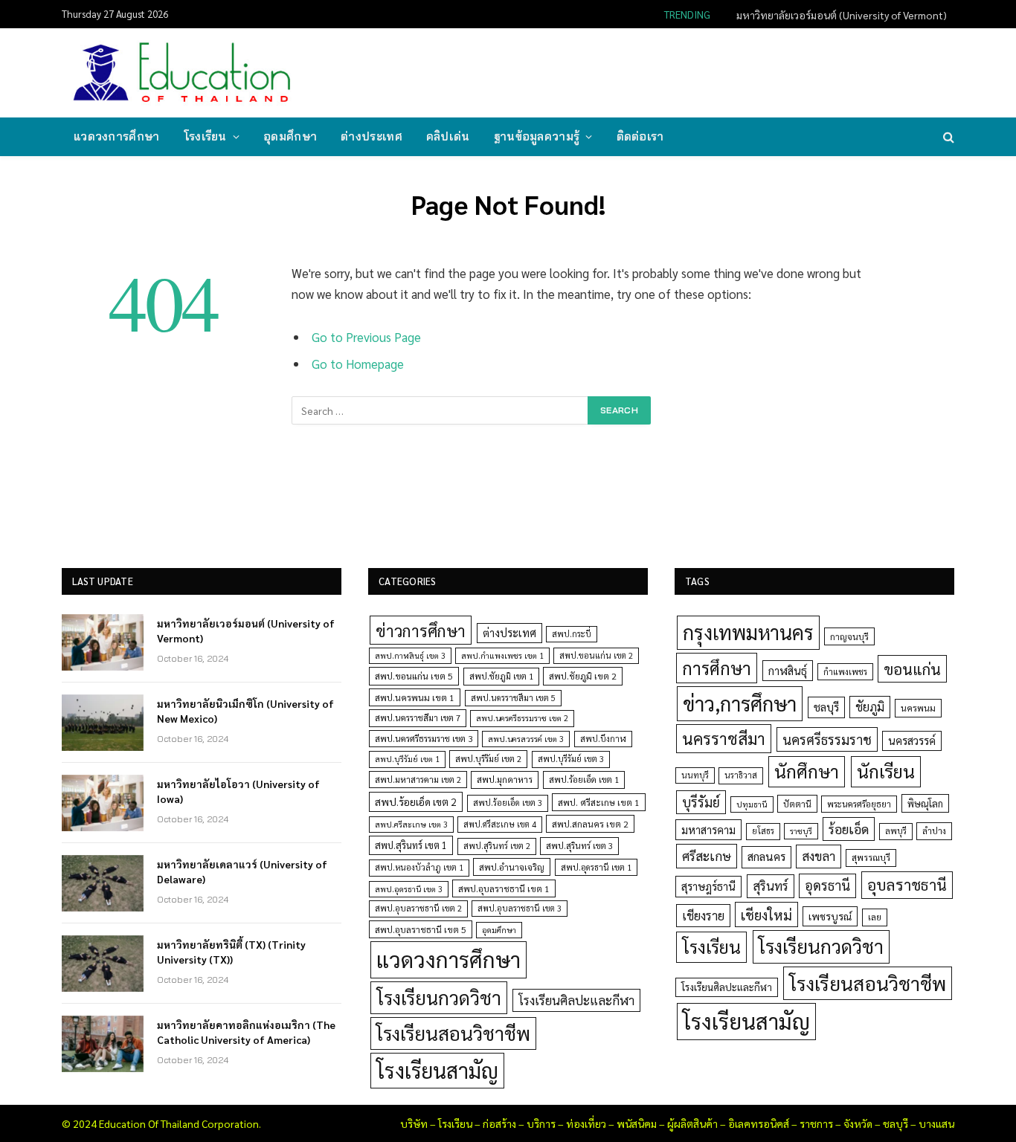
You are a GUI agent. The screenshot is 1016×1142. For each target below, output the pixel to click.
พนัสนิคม (637, 1123)
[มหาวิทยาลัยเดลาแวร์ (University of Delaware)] (103, 883)
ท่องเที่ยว (586, 1123)
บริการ (541, 1123)
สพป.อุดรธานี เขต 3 (409, 888)
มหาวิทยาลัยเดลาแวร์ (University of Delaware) (242, 871)
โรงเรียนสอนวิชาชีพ (453, 1033)
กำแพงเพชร (845, 671)
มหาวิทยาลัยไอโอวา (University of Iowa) (238, 791)
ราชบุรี (801, 831)
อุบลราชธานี (907, 884)
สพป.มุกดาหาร (505, 779)
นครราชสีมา (723, 738)
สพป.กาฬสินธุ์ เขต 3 (410, 655)
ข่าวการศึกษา (421, 630)
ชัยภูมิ (869, 706)
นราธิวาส (740, 775)
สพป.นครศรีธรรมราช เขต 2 (522, 717)
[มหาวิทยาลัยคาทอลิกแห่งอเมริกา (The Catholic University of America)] (103, 1044)
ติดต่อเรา (640, 136)
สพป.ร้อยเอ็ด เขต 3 (507, 802)
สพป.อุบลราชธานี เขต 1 (504, 888)
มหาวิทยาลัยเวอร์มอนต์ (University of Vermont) (841, 15)
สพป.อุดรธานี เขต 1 (596, 867)
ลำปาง (934, 830)
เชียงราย (703, 915)
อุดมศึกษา (290, 136)
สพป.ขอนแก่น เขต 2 (596, 655)
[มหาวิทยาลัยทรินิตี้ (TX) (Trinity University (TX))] (103, 963)
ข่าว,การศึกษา (740, 703)
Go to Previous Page (366, 337)
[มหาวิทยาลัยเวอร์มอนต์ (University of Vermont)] (103, 642)
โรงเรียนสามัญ (437, 1070)
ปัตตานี (797, 804)
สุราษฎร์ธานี (708, 886)
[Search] (947, 137)
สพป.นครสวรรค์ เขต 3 (526, 738)
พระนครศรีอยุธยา (859, 804)
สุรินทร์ (770, 885)
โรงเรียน (205, 136)
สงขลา (818, 856)
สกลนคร (766, 856)
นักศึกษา (806, 771)
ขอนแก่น (912, 669)
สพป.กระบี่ (571, 633)
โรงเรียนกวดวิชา (438, 997)
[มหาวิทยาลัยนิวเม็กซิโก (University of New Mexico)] (103, 722)
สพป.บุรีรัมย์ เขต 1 (407, 758)
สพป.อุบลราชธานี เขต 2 (418, 908)
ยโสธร (763, 830)
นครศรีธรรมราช (827, 739)
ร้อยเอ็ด (849, 828)
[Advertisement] (682, 71)
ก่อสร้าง (499, 1123)
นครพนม (918, 708)
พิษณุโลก (925, 803)
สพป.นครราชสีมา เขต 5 (513, 697)
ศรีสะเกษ (706, 855)
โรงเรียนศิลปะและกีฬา (576, 1000)
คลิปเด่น (448, 136)
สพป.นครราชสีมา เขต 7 (417, 717)
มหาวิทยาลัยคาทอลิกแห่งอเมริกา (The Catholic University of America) (246, 1032)
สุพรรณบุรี (871, 857)
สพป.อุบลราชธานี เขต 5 (420, 929)
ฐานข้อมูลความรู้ (537, 136)
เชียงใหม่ (766, 914)
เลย (874, 917)
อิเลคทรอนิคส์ (758, 1123)
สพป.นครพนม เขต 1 (414, 697)
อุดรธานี (827, 885)
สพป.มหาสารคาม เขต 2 (418, 779)
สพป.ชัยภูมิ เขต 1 (501, 676)
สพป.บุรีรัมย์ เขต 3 (571, 758)
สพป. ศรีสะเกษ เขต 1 (599, 802)
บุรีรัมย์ (701, 801)
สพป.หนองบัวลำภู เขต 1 (419, 867)
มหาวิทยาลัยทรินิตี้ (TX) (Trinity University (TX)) (231, 952)
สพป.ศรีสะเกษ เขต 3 (411, 824)
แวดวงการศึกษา (117, 136)
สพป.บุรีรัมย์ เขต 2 (488, 758)
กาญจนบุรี (849, 636)
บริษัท (414, 1123)
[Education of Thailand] (182, 72)
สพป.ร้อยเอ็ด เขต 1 (584, 779)
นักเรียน (886, 771)
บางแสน (936, 1123)
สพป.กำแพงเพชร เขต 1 (502, 655)
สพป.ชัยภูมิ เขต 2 (583, 676)
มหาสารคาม (708, 829)
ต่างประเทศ (371, 136)
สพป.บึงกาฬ (603, 738)
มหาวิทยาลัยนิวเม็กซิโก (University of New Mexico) (245, 711)
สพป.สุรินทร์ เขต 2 (496, 845)
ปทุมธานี (752, 804)
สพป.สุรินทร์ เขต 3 (579, 845)
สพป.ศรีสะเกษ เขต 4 (499, 824)
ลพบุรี (896, 830)
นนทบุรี (695, 775)
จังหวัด (857, 1123)
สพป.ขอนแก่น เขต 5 (414, 676)
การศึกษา (716, 668)
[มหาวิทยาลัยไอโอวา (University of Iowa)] (103, 803)
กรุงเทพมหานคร (748, 632)
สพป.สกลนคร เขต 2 (590, 824)
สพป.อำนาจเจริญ (511, 867)
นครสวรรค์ (912, 740)
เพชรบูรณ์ (830, 916)
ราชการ (816, 1123)
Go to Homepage (358, 363)
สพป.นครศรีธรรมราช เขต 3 (423, 738)
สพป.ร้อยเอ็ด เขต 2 (416, 801)
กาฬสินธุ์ (787, 670)
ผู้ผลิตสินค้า (692, 1123)
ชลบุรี (826, 707)
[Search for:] (440, 410)
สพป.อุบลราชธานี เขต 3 (520, 908)
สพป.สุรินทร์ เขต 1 (411, 845)
